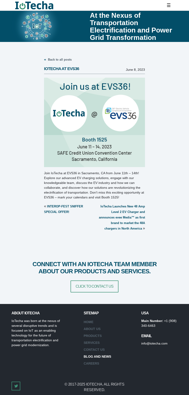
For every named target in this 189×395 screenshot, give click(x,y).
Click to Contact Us (94, 286)
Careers (91, 363)
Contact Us (94, 349)
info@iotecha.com (154, 343)
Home (88, 322)
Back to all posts (59, 59)
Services (92, 343)
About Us (92, 329)
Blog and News (97, 356)
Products (93, 336)
